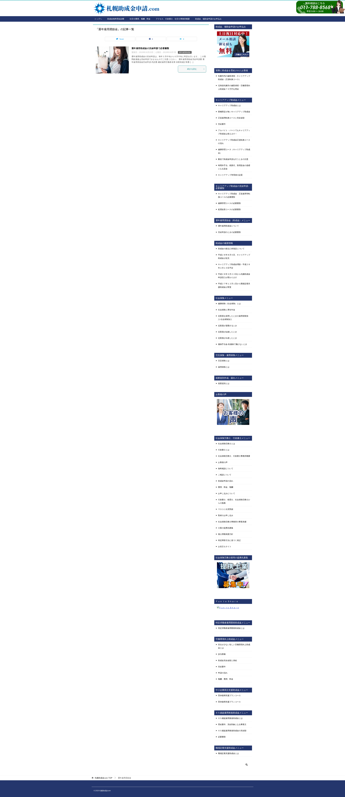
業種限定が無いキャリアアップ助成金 (234, 112)
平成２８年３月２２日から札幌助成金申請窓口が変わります (234, 276)
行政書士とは (223, 450)
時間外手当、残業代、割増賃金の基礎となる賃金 (234, 167)
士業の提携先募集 (225, 528)
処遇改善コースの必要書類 (229, 209)
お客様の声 (222, 462)
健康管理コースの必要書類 (229, 203)
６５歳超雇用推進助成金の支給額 (232, 731)
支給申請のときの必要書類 (229, 232)
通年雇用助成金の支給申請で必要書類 (150, 48)
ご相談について (224, 475)
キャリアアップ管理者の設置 (230, 175)
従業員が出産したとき (227, 338)
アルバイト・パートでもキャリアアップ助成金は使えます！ (234, 132)
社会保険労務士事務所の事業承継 (232, 522)
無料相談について (225, 468)
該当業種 (222, 654)
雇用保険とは (223, 367)
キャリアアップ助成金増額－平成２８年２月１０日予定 (234, 266)
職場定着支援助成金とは (228, 753)
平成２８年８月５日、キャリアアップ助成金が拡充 (234, 256)
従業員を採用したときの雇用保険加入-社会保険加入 (233, 317)
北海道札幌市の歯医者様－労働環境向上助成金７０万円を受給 (234, 87)
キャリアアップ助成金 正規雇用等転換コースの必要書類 (234, 195)
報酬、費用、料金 (225, 679)
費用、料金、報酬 (225, 487)
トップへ (98, 19)
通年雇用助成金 (184, 52)
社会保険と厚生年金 (226, 310)
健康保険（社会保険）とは (229, 303)
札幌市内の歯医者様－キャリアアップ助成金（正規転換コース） (234, 77)
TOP (103, 778)
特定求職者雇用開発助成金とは (231, 628)
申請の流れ (222, 673)
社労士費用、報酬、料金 (140, 19)
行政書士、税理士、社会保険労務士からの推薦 (234, 501)
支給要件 (222, 124)
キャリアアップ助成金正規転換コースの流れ (234, 141)
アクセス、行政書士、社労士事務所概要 (173, 19)
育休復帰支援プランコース (229, 695)
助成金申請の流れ (225, 481)
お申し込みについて (226, 493)
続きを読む (192, 69)
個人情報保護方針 (225, 534)
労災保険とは (223, 361)
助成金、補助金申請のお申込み (208, 19)
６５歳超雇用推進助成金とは (230, 718)
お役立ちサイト (224, 546)
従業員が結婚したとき (227, 332)
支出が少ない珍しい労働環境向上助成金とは (234, 646)
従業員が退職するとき (227, 326)
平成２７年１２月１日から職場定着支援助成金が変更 (234, 285)
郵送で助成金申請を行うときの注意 (233, 159)
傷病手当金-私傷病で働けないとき (232, 344)
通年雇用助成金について (228, 226)
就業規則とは (223, 383)
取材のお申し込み (225, 515)
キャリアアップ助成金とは (229, 105)
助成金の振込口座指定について (231, 249)
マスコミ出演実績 (225, 509)
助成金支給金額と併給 (227, 660)
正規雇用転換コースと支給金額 (231, 118)
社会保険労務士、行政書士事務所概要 (234, 456)
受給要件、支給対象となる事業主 (232, 724)
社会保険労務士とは (226, 444)
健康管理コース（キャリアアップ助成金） (234, 151)
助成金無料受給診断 (115, 19)
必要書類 (222, 737)
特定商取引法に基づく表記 (229, 540)
